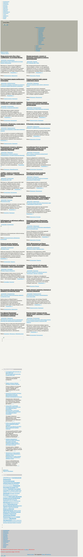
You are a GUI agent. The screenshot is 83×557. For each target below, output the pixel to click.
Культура (14, 499)
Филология (13, 516)
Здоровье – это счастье (8, 491)
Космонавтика (7, 499)
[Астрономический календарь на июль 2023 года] (14, 375)
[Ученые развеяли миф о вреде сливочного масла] (38, 86)
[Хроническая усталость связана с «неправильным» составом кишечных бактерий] (13, 155)
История (38, 139)
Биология (5, 5)
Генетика (10, 489)
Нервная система (17, 510)
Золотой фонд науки (17, 491)
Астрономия (5, 4)
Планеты (13, 261)
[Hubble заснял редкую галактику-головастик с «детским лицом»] (9, 108)
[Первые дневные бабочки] (12, 384)
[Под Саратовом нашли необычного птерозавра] (13, 86)
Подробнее (13, 72)
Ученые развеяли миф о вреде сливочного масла (36, 80)
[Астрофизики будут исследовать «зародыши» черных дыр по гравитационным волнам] (38, 155)
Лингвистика (11, 501)
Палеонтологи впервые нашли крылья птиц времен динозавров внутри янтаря (37, 104)
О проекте (38, 50)
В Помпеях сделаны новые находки (38, 124)
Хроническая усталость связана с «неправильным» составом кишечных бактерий (12, 148)
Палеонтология (6, 12)
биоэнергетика (15, 521)
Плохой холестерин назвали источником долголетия (35, 173)
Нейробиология (19, 334)
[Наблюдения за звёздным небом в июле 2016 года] (4, 231)
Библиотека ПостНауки (14, 484)
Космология (14, 120)
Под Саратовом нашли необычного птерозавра (12, 80)
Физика (4, 17)
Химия (4, 18)
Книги (37, 46)
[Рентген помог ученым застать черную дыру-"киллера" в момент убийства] (38, 322)
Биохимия (6, 334)
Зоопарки (12, 493)
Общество (5, 10)
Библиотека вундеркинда (8, 485)
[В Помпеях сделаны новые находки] (38, 128)
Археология (5, 2)
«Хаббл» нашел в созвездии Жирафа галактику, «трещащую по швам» (12, 174)
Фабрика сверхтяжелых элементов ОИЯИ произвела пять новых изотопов (13, 440)
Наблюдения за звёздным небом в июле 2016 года (12, 221)
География (5, 6)
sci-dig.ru (27, 549)
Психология (5, 13)
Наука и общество (8, 508)
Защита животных (16, 490)
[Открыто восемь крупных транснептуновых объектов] (5, 249)
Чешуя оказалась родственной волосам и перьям (11, 196)
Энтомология (41, 44)
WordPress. (48, 554)
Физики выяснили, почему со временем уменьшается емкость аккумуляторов (37, 57)
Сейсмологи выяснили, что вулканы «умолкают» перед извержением (13, 266)
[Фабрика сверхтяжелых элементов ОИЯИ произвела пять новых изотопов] (14, 445)
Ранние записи (5, 53)
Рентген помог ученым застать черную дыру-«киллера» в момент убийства (38, 314)
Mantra (43, 554)
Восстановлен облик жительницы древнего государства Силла (12, 290)
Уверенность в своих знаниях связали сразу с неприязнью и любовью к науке (13, 454)
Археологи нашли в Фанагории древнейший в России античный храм (37, 222)
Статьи (4, 14)
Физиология (39, 97)
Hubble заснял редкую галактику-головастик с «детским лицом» (12, 103)
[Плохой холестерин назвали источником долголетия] (38, 180)
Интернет (17, 493)
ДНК (10, 490)
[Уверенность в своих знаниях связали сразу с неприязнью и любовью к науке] (14, 458)
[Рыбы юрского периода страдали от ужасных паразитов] (38, 296)
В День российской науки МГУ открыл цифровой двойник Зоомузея (13, 424)
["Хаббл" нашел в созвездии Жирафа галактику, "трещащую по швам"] (6, 180)
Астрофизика (6, 484)
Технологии (5, 15)
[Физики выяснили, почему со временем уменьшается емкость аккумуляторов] (32, 63)
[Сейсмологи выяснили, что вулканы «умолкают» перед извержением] (8, 270)
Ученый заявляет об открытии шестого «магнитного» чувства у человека (37, 267)
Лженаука (5, 8)
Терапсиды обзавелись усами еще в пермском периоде (13, 124)
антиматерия (9, 521)
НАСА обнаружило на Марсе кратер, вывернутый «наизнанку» (37, 244)
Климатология (7, 498)
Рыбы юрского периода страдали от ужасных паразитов (38, 290)
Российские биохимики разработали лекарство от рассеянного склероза (9, 314)
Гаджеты (5, 489)
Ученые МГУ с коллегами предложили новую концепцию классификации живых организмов (13, 407)
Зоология (6, 493)
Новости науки (6, 21)
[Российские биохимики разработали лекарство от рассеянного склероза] (13, 321)
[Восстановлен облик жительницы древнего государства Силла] (13, 296)
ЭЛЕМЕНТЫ (6, 518)
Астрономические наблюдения (12, 238)
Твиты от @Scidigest (8, 471)
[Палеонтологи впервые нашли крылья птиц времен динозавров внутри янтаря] (37, 109)
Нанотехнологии (13, 507)
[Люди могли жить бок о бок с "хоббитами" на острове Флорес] (13, 63)
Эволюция (14, 98)
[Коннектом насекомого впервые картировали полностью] (14, 396)
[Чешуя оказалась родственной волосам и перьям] (5, 201)
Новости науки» (4, 52)
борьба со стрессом (16, 522)
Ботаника (12, 487)
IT (11, 477)
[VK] (4, 24)
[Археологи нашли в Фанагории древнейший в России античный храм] (38, 229)
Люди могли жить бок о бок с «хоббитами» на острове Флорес (12, 56)
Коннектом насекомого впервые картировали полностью (13, 394)
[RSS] (7, 24)
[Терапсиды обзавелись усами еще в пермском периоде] (13, 131)
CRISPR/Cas (6, 477)
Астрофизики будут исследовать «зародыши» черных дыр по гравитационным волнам (37, 148)
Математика (17, 501)
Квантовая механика (15, 496)
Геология (12, 282)
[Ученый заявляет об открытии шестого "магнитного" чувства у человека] (38, 273)
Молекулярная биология (11, 505)
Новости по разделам (40, 27)
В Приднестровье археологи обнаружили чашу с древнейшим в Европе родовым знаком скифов (38, 197)
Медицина (5, 9)
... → (10, 391)
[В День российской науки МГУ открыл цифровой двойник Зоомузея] (14, 428)
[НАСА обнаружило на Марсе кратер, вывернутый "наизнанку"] (35, 249)
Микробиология (14, 169)
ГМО (17, 487)
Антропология (6, 1)
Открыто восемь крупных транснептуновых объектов (10, 244)
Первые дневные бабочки (12, 383)
